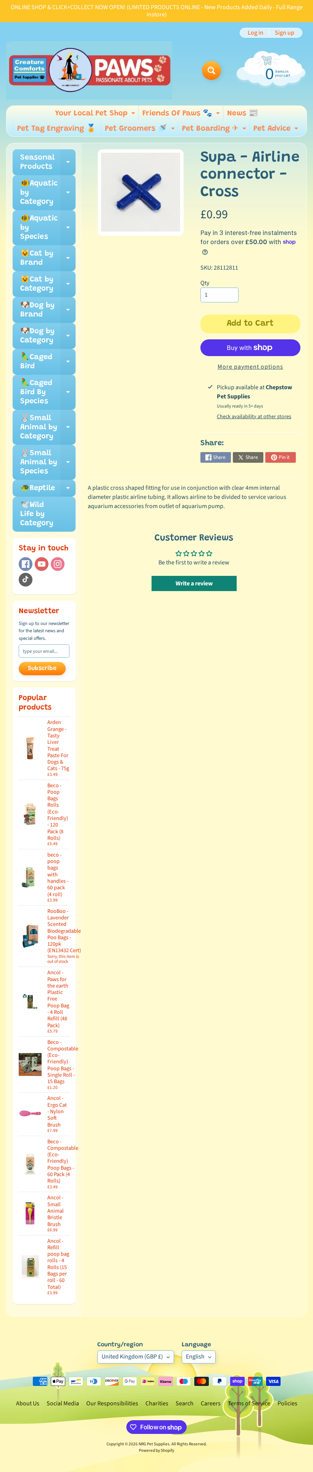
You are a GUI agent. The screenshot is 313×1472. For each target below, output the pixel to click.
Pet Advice (276, 130)
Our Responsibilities (112, 1403)
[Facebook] (25, 564)
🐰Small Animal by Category (48, 427)
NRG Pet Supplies (154, 1444)
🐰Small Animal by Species (48, 462)
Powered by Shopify (156, 1450)
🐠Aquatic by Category (48, 193)
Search (185, 1403)
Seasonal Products (48, 162)
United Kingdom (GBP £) (132, 1356)
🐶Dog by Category (48, 336)
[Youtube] (41, 564)
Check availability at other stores (254, 416)
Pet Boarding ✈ (215, 130)
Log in (255, 33)
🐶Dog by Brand (48, 310)
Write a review (194, 583)
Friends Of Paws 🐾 (182, 115)
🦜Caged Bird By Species (48, 392)
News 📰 (242, 113)
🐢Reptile (48, 490)
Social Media (63, 1403)
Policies (287, 1403)
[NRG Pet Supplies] (89, 70)
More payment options (250, 367)
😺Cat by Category (48, 284)
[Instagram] (58, 564)
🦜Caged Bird (48, 362)
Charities (156, 1403)
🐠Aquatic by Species (48, 228)
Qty (204, 283)
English (195, 1356)
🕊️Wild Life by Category (36, 514)
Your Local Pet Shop (96, 115)
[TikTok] (25, 580)
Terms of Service (249, 1403)
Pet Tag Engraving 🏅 (56, 129)
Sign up (284, 33)
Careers (211, 1403)
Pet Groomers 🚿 (141, 130)
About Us (27, 1403)
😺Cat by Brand (48, 258)
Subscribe (42, 668)
